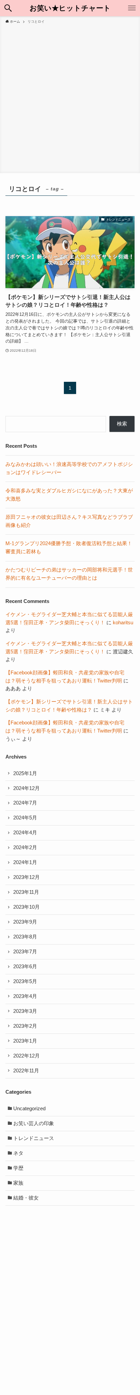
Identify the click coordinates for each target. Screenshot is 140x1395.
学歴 (18, 1168)
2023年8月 (25, 936)
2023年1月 (25, 1041)
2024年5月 (25, 817)
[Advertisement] (70, 97)
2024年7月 (25, 803)
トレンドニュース (33, 1138)
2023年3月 (25, 1011)
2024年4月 (25, 832)
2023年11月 (26, 892)
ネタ (18, 1153)
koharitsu (123, 622)
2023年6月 (25, 966)
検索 (122, 423)
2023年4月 (25, 996)
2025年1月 (25, 773)
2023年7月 (25, 951)
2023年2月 (25, 1026)
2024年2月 (25, 847)
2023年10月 (26, 907)
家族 (18, 1183)
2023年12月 (26, 877)
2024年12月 (26, 788)
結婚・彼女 (26, 1198)
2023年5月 (25, 981)
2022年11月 (26, 1070)
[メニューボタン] (132, 8)
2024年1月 (25, 862)
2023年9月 (25, 922)
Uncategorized (29, 1108)
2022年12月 (26, 1056)
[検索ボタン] (8, 8)
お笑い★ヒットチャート (70, 8)
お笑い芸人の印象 (33, 1123)
